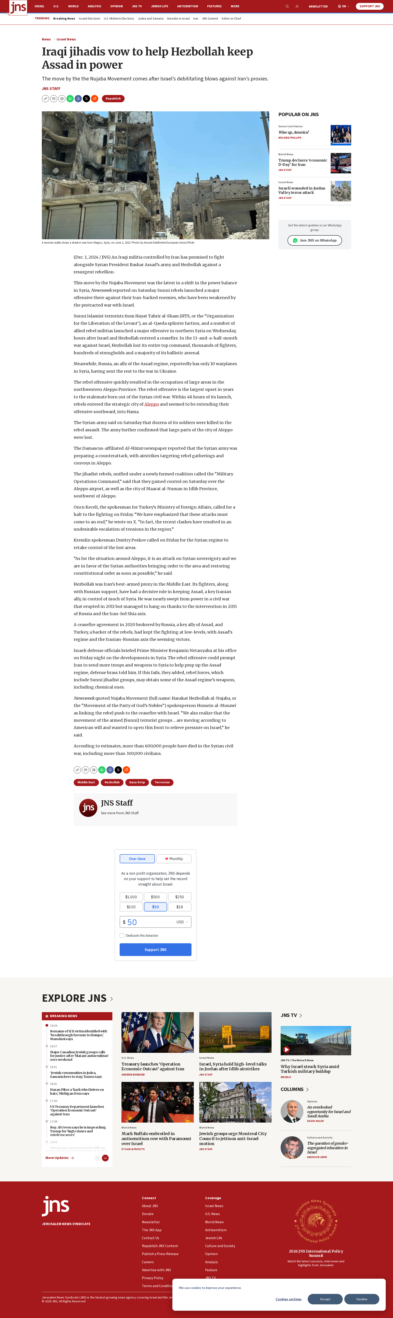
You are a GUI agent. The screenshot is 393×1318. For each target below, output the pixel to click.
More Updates (57, 1158)
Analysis (94, 6)
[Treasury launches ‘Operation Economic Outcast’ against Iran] (157, 1032)
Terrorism (162, 782)
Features (214, 6)
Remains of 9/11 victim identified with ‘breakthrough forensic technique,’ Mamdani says (78, 1035)
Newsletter (318, 6)
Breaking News (63, 1015)
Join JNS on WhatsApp (318, 240)
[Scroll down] (105, 1158)
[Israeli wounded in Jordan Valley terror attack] (341, 191)
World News (285, 154)
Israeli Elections (89, 19)
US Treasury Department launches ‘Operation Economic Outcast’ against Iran (77, 1110)
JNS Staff (51, 89)
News (46, 39)
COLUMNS (293, 1089)
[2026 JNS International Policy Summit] (316, 1221)
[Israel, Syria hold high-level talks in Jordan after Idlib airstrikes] (235, 1032)
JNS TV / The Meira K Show (297, 1060)
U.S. (56, 6)
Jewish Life (159, 6)
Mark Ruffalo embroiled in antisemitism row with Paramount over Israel (156, 1138)
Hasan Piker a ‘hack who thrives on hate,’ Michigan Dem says (77, 1092)
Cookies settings (289, 1299)
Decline (362, 1299)
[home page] (18, 8)
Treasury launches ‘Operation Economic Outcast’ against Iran (152, 1066)
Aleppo (151, 404)
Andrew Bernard (133, 1075)
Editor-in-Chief (231, 19)
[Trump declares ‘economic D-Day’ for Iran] (341, 163)
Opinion (116, 6)
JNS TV (137, 6)
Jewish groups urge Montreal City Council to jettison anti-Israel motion (233, 1138)
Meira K (286, 1077)
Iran (195, 19)
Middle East (86, 782)
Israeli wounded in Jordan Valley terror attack (301, 190)
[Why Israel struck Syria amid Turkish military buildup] (316, 1040)
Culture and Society (320, 1138)
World (73, 6)
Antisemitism (187, 6)
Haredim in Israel (178, 19)
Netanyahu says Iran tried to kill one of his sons (78, 1150)
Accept (325, 1299)
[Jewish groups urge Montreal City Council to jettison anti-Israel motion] (235, 1102)
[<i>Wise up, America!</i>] (341, 135)
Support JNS (370, 6)
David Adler (315, 1121)
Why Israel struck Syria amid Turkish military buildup (310, 1069)
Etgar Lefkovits (133, 1149)
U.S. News (127, 1058)
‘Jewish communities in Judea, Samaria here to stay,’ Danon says (76, 1075)
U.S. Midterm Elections (119, 19)
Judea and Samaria (151, 19)
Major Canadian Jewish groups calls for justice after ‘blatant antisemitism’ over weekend (79, 1056)
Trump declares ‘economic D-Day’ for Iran (302, 162)
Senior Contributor (290, 126)
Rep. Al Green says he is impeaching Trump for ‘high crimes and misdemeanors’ (78, 1131)
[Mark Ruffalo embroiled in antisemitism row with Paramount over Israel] (157, 1102)
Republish (113, 98)
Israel (39, 6)
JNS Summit (210, 19)
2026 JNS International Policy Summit (316, 1253)
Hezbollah (112, 782)
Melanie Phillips (289, 138)
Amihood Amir (317, 1157)
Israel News (66, 39)
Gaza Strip (137, 782)
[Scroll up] (97, 1158)
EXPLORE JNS (75, 998)
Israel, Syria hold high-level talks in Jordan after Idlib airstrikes (233, 1066)
